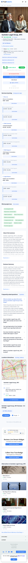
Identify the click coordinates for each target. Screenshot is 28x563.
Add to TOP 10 (15, 82)
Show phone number (8, 46)
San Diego (9, 5)
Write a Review (14, 77)
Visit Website (7, 43)
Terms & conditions (14, 544)
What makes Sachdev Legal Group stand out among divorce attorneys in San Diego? (13, 339)
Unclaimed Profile (14, 73)
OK (13, 559)
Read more (5, 257)
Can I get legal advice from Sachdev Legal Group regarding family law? (12, 327)
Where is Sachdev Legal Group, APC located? (12, 351)
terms (18, 555)
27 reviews (14, 37)
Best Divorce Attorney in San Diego (9, 57)
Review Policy (14, 547)
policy (23, 555)
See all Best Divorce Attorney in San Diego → (12, 532)
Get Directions (7, 54)
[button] (14, 49)
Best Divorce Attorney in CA (8, 62)
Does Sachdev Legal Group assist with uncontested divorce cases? (12, 345)
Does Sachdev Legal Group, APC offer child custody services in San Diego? (12, 321)
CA (5, 5)
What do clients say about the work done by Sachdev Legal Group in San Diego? (12, 300)
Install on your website (14, 444)
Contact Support (20, 551)
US (2, 5)
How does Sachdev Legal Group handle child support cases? (11, 332)
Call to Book (14, 79)
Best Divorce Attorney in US (8, 60)
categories (4, 536)
